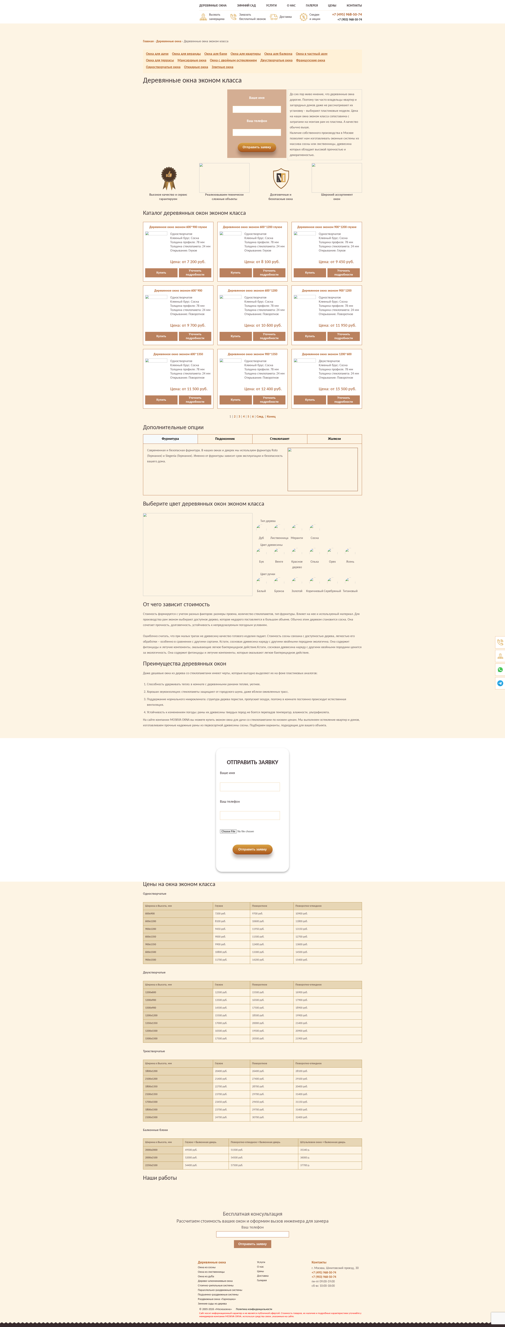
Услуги (261, 1262)
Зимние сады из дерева (212, 1303)
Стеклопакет (279, 439)
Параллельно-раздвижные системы (220, 1290)
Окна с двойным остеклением (233, 60)
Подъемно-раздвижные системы (218, 1294)
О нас (260, 1266)
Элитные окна (222, 67)
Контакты (319, 1262)
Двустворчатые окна (276, 60)
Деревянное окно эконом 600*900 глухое (178, 227)
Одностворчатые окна (163, 67)
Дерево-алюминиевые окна (215, 1281)
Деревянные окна (212, 1262)
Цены (260, 1271)
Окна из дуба (206, 1276)
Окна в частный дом (311, 54)
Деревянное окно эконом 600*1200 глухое (252, 227)
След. (260, 416)
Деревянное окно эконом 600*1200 (252, 290)
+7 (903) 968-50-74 (350, 19)
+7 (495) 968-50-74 (347, 15)
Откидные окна (196, 67)
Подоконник (225, 439)
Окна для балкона (278, 54)
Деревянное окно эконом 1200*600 (327, 354)
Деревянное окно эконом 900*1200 (327, 290)
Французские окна (310, 60)
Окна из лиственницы (211, 1272)
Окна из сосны (207, 1267)
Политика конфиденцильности (254, 1309)
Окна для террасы (160, 60)
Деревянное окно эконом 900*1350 (252, 354)
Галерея (262, 1280)
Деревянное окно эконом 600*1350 (178, 354)
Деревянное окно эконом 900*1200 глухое (326, 227)
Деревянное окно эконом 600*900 (178, 290)
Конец (271, 416)
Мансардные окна (192, 60)
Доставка (286, 17)
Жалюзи (334, 439)
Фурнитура (170, 439)
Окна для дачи (157, 54)
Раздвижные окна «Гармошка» (217, 1299)
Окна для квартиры (246, 54)
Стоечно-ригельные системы (216, 1285)
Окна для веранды (186, 54)
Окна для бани (215, 54)
